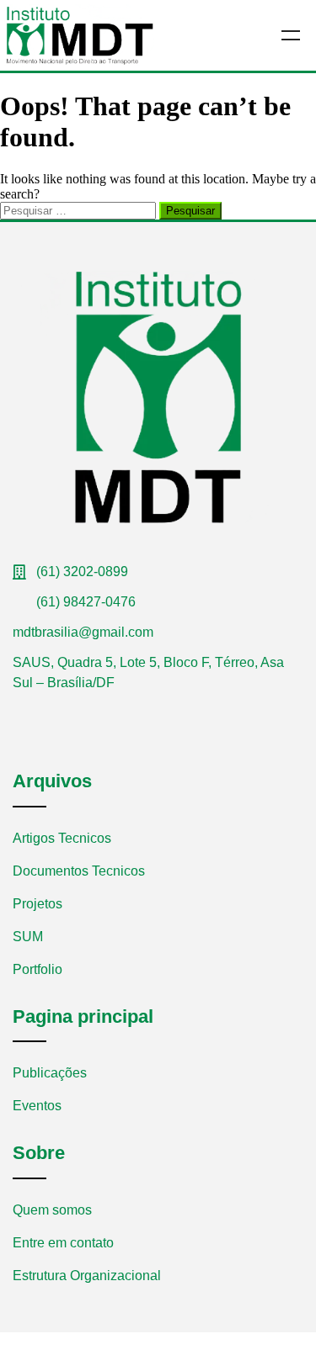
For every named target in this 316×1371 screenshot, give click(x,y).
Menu (291, 35)
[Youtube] (45, 712)
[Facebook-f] (19, 712)
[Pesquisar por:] (79, 210)
